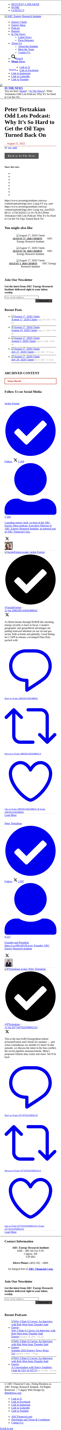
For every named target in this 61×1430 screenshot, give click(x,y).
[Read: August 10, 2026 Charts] (25, 327)
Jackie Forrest (37, 552)
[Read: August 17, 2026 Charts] (25, 316)
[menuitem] (33, 4)
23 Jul (21, 610)
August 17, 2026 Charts (27, 238)
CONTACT (17, 10)
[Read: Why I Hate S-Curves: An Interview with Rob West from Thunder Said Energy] (33, 1327)
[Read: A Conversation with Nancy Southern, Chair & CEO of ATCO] (33, 1364)
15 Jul (21, 1027)
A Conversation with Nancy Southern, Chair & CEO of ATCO (31, 1369)
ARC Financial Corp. (40, 1269)
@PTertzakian (12, 1024)
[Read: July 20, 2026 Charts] (25, 356)
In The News (14, 88)
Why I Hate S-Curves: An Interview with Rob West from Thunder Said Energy (33, 1333)
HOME (15, 7)
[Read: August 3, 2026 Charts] (25, 338)
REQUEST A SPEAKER (25, 4)
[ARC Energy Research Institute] (23, 16)
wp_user (12, 147)
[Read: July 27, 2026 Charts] (25, 348)
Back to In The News (21, 156)
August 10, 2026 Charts (27, 251)
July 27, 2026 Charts (22, 351)
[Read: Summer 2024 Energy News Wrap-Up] (33, 1347)
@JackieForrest (13, 607)
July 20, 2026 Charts (22, 359)
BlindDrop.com (13, 1393)
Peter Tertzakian (37, 969)
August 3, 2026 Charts (23, 263)
